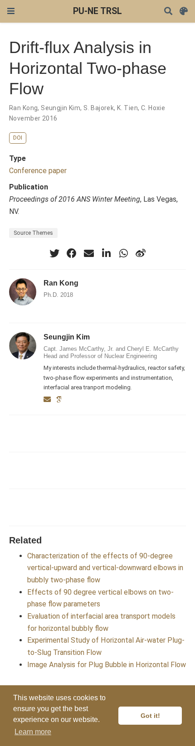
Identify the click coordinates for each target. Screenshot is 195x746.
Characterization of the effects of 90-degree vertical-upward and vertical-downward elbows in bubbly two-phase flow (105, 568)
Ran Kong (23, 107)
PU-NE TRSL (97, 11)
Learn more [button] (33, 732)
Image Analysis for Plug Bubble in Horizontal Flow (106, 664)
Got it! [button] (150, 715)
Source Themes (33, 233)
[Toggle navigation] (11, 11)
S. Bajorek (98, 107)
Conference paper (38, 170)
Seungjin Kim (60, 107)
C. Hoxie (153, 107)
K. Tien (127, 107)
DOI (17, 137)
